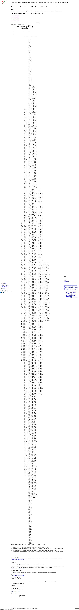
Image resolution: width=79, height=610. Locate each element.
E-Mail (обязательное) (23, 596)
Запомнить (66, 279)
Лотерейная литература (5, 287)
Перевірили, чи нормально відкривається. (70, 286)
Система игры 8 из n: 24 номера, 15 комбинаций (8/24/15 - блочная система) (71, 294)
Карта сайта (3, 288)
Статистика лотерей (5, 284)
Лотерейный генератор (5, 285)
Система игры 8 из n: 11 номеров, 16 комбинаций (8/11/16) (71, 293)
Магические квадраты (5, 286)
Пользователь (66, 276)
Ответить (12, 559)
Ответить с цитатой (17, 559)
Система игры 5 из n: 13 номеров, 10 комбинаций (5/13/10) (71, 296)
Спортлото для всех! (3, 4)
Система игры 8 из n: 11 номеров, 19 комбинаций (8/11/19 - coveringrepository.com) (72, 291)
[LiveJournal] (3, 292)
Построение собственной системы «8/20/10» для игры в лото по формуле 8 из (22, 22)
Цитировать (22, 559)
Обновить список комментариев (15, 591)
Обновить (12, 604)
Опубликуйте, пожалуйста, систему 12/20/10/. (70, 289)
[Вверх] (69, 597)
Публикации (4, 283)
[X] (1, 292)
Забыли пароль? (66, 281)
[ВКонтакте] (0, 292)
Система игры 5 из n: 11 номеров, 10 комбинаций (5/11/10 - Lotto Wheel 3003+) (71, 297)
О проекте (3, 282)
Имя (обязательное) (22, 595)
